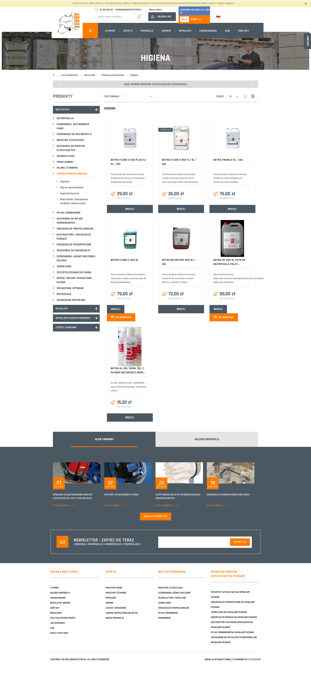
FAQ (52, 628)
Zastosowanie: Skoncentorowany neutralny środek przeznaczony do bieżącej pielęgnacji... (128, 278)
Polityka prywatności (62, 618)
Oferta (127, 31)
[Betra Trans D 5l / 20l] (232, 138)
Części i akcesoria (116, 608)
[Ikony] (245, 96)
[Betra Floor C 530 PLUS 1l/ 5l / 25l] (129, 138)
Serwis (166, 31)
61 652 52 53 (106, 9)
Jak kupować (57, 623)
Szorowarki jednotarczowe (174, 592)
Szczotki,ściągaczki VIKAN (74, 272)
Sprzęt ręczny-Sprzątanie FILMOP (74, 280)
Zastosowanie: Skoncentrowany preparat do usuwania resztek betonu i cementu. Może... (178, 278)
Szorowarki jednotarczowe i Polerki (76, 258)
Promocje (147, 31)
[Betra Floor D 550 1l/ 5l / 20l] (181, 138)
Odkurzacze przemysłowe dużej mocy (228, 494)
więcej (129, 209)
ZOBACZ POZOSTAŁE (156, 516)
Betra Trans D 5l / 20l (228, 160)
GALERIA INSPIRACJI (207, 439)
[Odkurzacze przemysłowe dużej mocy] (230, 472)
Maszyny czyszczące (70, 140)
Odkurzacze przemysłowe (74, 244)
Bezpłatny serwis (60, 602)
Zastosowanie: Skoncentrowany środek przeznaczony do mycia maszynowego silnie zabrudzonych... (181, 178)
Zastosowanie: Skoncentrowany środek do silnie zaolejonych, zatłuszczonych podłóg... (230, 178)
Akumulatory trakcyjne (172, 597)
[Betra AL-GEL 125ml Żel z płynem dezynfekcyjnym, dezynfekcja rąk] (129, 347)
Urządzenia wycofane (71, 300)
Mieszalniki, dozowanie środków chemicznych (74, 201)
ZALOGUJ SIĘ (164, 16)
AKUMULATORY (66, 156)
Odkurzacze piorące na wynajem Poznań (234, 617)
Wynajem (185, 31)
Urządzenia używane (70, 288)
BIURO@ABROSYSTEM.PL (129, 9)
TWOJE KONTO (155, 9)
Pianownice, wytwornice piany (73, 126)
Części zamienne (66, 327)
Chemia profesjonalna (72, 174)
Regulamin (56, 613)
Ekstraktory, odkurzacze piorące (74, 237)
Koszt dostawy (59, 633)
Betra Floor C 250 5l (125, 260)
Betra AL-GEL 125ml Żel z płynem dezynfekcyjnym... (128, 370)
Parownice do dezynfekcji (74, 134)
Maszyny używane (116, 592)
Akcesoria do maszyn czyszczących (71, 148)
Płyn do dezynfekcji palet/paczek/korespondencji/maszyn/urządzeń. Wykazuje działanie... (238, 278)
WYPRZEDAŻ (64, 294)
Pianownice (164, 618)
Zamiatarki (64, 266)
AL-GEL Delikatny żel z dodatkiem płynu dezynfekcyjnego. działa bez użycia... (128, 386)
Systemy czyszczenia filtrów (121, 494)
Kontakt (243, 31)
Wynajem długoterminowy (73, 318)
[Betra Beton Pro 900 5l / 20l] (181, 238)
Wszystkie (62, 109)
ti (233, 659)
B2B (227, 31)
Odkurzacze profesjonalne (75, 229)
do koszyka (123, 317)
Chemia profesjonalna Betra (122, 613)
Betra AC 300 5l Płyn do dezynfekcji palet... (229, 262)
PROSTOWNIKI (65, 162)
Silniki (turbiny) (67, 168)
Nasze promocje (115, 618)
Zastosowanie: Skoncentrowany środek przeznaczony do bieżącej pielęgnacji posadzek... (128, 178)
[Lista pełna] (252, 96)
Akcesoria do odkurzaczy (74, 250)
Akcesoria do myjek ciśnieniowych (70, 221)
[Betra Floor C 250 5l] (129, 238)
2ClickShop (254, 659)
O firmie (110, 31)
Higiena (64, 182)
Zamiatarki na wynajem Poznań (229, 612)
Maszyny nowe (114, 587)
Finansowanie (208, 31)
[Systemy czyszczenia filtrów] (128, 472)
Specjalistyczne (69, 193)
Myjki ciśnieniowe (68, 213)
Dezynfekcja (65, 118)
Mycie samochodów (71, 187)
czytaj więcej (61, 505)
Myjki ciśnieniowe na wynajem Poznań (232, 632)
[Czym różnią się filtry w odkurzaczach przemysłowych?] (179, 472)
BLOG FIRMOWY (104, 439)
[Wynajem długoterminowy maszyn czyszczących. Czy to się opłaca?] (76, 472)
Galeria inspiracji (60, 592)
